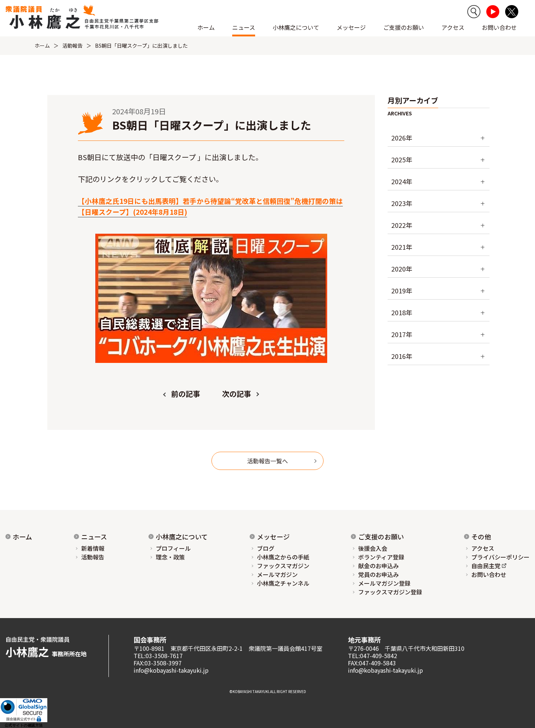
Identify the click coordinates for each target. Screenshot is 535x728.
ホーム (206, 27)
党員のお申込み (378, 574)
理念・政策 (170, 557)
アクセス (452, 27)
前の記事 (185, 393)
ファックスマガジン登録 (390, 591)
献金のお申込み (378, 565)
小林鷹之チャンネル (283, 583)
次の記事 (236, 393)
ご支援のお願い (403, 27)
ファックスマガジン (283, 565)
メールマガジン (277, 574)
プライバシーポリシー (500, 557)
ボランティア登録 (381, 557)
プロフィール (173, 548)
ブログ (265, 548)
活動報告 (72, 45)
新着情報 (92, 548)
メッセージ (273, 536)
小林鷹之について (182, 536)
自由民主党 (485, 565)
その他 (481, 536)
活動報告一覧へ (267, 460)
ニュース (94, 536)
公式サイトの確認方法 (24, 725)
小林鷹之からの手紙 (283, 557)
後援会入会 (372, 548)
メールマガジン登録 (384, 583)
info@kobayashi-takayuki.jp (171, 670)
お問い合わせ (499, 27)
